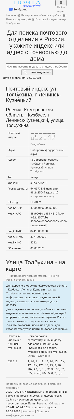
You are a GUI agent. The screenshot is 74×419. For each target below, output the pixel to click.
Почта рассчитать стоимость (28, 275)
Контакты (28, 411)
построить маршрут (43, 196)
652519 (12, 361)
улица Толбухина (41, 169)
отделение (40, 72)
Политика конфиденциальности (27, 413)
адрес (61, 5)
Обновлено (56, 403)
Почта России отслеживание (32, 277)
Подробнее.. (38, 144)
